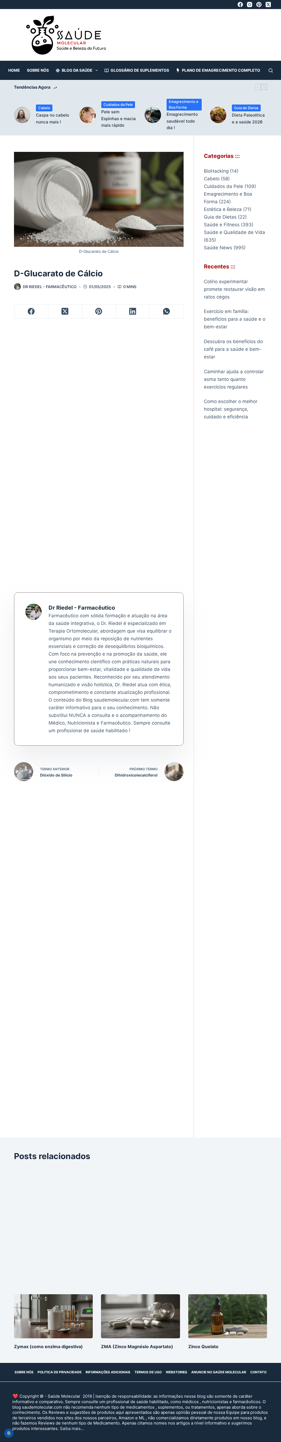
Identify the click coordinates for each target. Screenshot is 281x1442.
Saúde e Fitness (222, 224)
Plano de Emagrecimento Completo (221, 70)
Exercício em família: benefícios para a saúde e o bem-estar (234, 319)
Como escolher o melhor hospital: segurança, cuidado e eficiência (230, 409)
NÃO (248, 1433)
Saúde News (218, 247)
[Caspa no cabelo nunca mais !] (22, 115)
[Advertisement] (163, 37)
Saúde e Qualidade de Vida (234, 232)
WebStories (176, 1372)
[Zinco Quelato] (227, 1316)
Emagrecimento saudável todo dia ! (182, 121)
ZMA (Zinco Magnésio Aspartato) (137, 1346)
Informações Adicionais (108, 1372)
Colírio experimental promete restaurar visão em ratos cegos (234, 289)
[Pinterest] (259, 4)
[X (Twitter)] (268, 4)
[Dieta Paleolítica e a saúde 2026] (218, 115)
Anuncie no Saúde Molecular (218, 1372)
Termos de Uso (148, 1372)
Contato (258, 1372)
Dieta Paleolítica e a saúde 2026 (248, 118)
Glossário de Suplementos (140, 70)
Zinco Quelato (203, 1346)
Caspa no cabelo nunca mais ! (52, 118)
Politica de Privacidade (60, 1372)
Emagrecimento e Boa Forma (183, 104)
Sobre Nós (38, 70)
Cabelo (44, 108)
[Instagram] (249, 4)
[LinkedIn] (133, 311)
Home (14, 70)
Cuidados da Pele (118, 104)
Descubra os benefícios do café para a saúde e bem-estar (233, 349)
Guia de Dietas (246, 108)
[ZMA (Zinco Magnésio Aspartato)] (140, 1316)
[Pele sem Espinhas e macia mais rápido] (87, 115)
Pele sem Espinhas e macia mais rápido (118, 118)
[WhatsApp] (166, 311)
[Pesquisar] (271, 70)
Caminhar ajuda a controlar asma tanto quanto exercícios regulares (234, 379)
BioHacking (216, 171)
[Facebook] (240, 4)
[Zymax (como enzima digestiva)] (53, 1316)
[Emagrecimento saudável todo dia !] (153, 115)
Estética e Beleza (223, 209)
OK (222, 1433)
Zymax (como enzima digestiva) (48, 1346)
